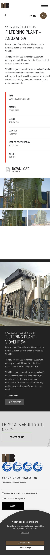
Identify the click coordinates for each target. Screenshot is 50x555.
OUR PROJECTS (10, 24)
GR (30, 15)
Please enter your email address (14, 482)
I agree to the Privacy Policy (14, 498)
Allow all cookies (24, 543)
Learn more (13, 395)
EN (34, 15)
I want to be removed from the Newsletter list (21, 493)
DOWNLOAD (20, 169)
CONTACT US (17, 437)
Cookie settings (25, 548)
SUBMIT (13, 505)
